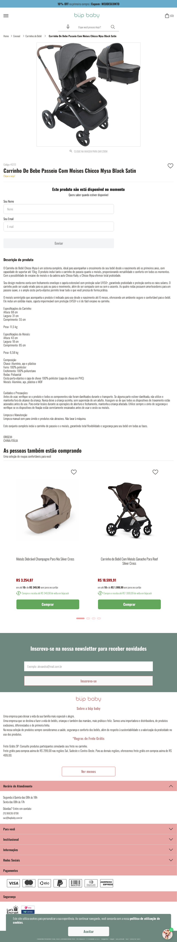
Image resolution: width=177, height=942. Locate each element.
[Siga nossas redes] (88, 860)
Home (6, 36)
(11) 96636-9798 (11, 813)
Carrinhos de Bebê (33, 36)
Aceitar (89, 931)
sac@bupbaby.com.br (12, 818)
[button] (68, 27)
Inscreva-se (89, 681)
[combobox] (88, 27)
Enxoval (16, 36)
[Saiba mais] (88, 771)
